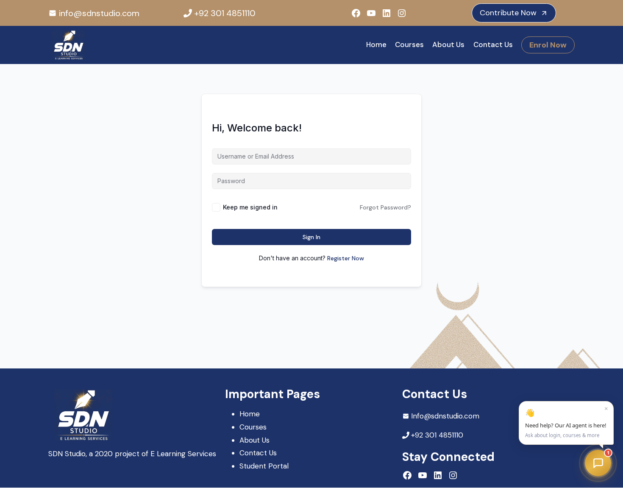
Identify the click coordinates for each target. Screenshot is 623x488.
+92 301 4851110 (225, 13)
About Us (448, 44)
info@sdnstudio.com (99, 13)
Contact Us (493, 44)
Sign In (311, 237)
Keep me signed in (250, 207)
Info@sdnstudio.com (445, 416)
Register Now (345, 258)
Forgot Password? (385, 207)
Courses (409, 44)
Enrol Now (548, 45)
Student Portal (264, 466)
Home (376, 44)
